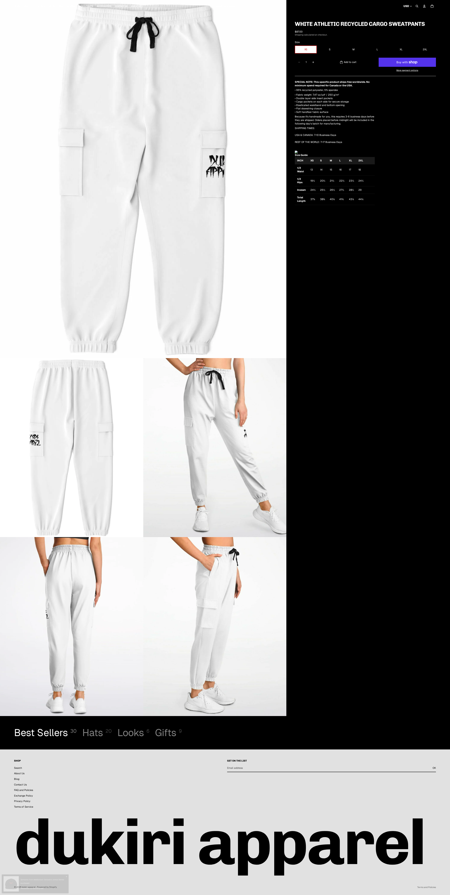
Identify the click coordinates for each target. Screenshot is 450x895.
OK (434, 767)
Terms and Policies (426, 887)
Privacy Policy (22, 801)
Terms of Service (23, 806)
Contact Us (20, 784)
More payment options (407, 70)
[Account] (424, 6)
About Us (19, 773)
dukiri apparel (29, 887)
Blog (16, 779)
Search (18, 767)
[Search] (417, 6)
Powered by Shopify (47, 887)
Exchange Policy (23, 795)
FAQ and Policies (23, 790)
